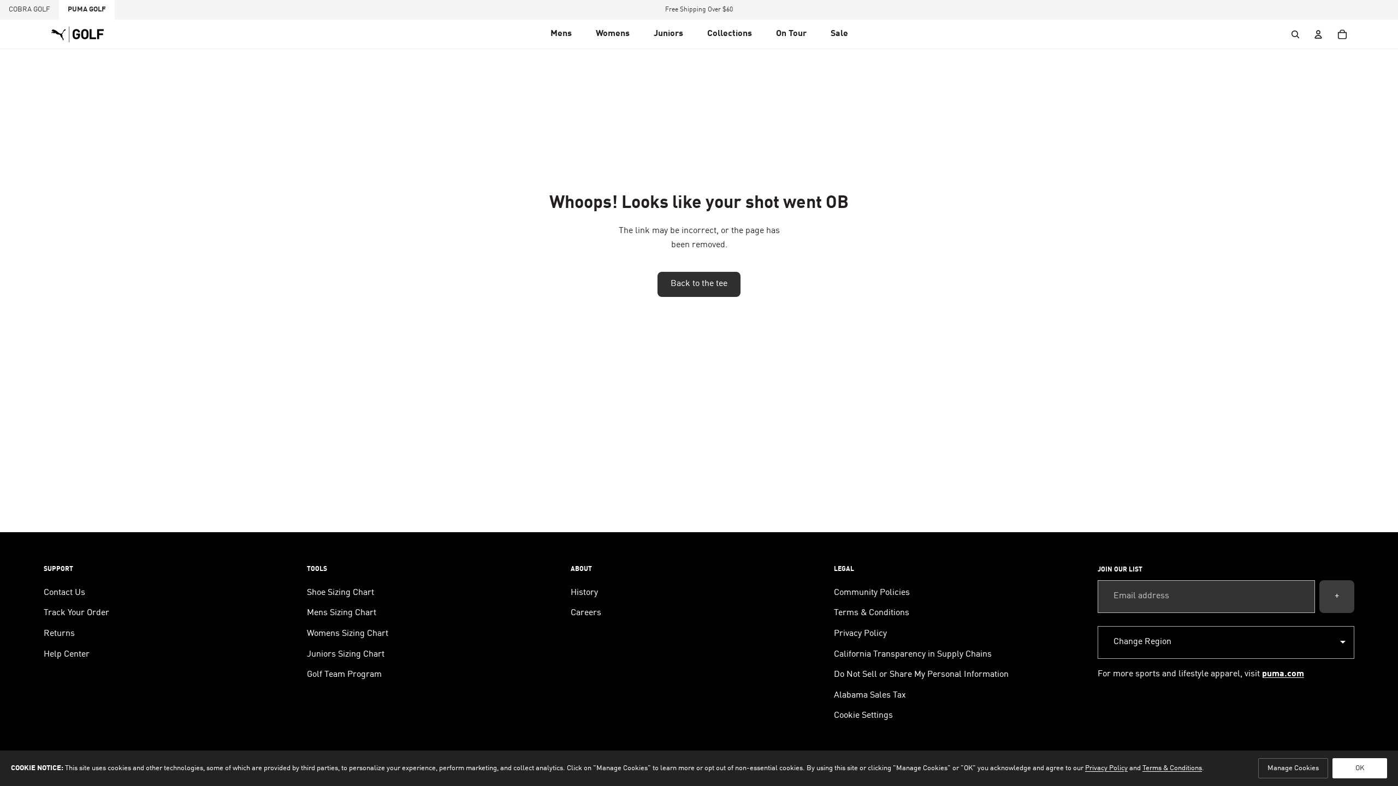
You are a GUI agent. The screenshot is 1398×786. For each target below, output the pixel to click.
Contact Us (64, 592)
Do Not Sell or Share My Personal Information (921, 674)
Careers (586, 613)
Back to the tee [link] (699, 283)
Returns (59, 633)
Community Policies (872, 592)
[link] (791, 34)
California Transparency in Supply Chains (913, 654)
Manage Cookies (1293, 768)
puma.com (1283, 674)
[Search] (1295, 34)
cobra (29, 9)
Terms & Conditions (871, 613)
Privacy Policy (860, 633)
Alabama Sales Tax (870, 695)
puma (87, 9)
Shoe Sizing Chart (340, 592)
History (584, 592)
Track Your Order (76, 613)
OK (1359, 768)
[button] (561, 34)
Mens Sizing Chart (341, 613)
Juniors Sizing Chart (345, 654)
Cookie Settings (863, 715)
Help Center (67, 654)
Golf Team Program (344, 674)
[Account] (1318, 34)
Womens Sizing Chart (347, 633)
